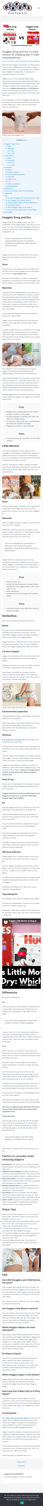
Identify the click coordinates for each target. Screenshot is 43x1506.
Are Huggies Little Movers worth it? (18, 200)
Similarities (7, 167)
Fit (7, 181)
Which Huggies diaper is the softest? (18, 207)
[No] (40, 1499)
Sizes (8, 146)
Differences (8, 188)
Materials (9, 148)
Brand (8, 170)
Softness (9, 177)
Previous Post (21, 1462)
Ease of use (10, 179)
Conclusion (7, 212)
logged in (16, 1477)
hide (24, 140)
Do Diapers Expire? (12, 205)
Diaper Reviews (21, 61)
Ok (22, 1503)
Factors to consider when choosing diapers (18, 191)
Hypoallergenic (11, 186)
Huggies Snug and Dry (11, 144)
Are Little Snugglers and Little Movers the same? (22, 198)
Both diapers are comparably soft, (13, 739)
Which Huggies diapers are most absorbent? (21, 202)
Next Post (21, 1466)
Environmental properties (15, 174)
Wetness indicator (12, 184)
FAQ (5, 195)
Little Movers (8, 155)
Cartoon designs (12, 172)
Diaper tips (7, 193)
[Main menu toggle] (39, 8)
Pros (11, 151)
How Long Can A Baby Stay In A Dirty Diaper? (21, 210)
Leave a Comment (8, 61)
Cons (11, 153)
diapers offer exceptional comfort (17, 1418)
